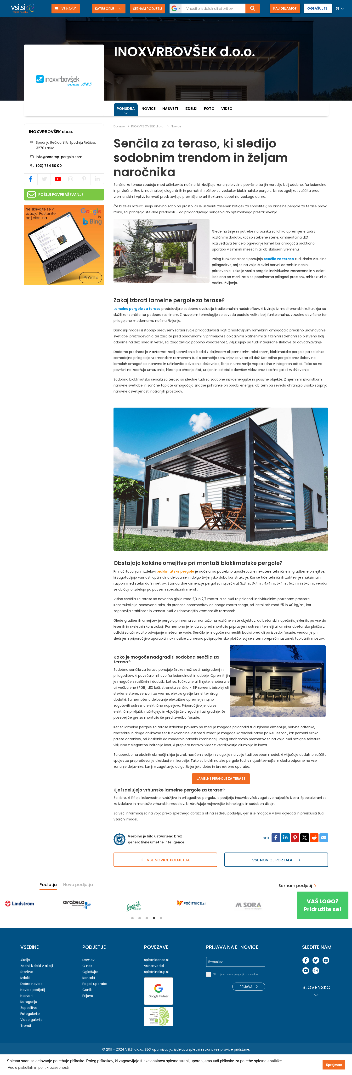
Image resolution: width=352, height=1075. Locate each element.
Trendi (25, 1025)
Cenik (87, 989)
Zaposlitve (28, 1007)
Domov (119, 126)
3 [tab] (146, 918)
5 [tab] (161, 918)
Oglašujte (90, 971)
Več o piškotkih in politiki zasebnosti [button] (38, 1067)
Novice (149, 108)
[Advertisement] (60, 320)
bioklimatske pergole (175, 571)
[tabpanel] (32, 902)
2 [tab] (139, 918)
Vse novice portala (272, 860)
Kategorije (105, 8)
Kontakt (88, 977)
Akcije (25, 959)
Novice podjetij (32, 989)
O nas (87, 965)
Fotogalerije (30, 1013)
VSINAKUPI (69, 8)
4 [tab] (154, 918)
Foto (209, 108)
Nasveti (170, 108)
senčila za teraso (279, 258)
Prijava (87, 995)
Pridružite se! (322, 905)
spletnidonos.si (156, 959)
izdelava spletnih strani (193, 1049)
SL (338, 8)
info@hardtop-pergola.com (58, 156)
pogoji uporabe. (246, 974)
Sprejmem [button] (334, 1065)
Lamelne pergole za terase (137, 308)
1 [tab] (132, 918)
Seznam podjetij (147, 8)
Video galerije (31, 1019)
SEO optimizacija (158, 1049)
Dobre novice (31, 983)
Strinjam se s (236, 974)
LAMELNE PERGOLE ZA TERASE (221, 778)
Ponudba (126, 108)
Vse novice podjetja (168, 860)
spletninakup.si (156, 971)
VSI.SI (129, 1049)
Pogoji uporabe (94, 983)
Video (227, 108)
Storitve (26, 971)
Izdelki (191, 108)
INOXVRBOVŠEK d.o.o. (51, 132)
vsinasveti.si (154, 965)
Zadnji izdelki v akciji (36, 965)
